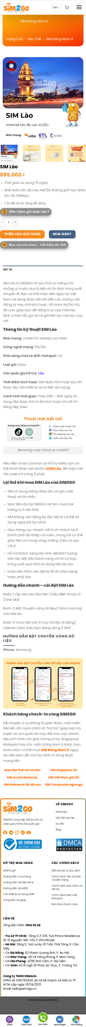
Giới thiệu (61, 812)
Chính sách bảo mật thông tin (64, 897)
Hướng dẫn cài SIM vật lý (18, 882)
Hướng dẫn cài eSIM (15, 888)
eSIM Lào (53, 469)
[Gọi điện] (43, 1018)
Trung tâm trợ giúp (14, 900)
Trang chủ (14, 39)
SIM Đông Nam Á (59, 39)
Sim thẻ (34, 39)
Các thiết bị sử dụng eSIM (18, 894)
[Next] (79, 97)
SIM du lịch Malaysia (22, 777)
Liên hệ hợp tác (65, 818)
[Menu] (79, 7)
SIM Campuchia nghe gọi (64, 784)
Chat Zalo (26, 1025)
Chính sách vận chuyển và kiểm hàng (66, 878)
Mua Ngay (62, 234)
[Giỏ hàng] (67, 7)
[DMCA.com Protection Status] (69, 845)
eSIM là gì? (9, 870)
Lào (41, 373)
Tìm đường (76, 1025)
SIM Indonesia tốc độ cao (22, 784)
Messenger (60, 1025)
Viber (10, 1025)
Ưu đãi (60, 823)
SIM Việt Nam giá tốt (63, 777)
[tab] (8, 650)
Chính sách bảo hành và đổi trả (67, 888)
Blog (58, 829)
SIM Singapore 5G (63, 770)
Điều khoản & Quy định (66, 870)
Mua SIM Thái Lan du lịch (22, 770)
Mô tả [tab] (7, 269)
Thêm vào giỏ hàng (22, 234)
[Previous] (7, 97)
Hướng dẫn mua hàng (17, 876)
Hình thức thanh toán (65, 904)
